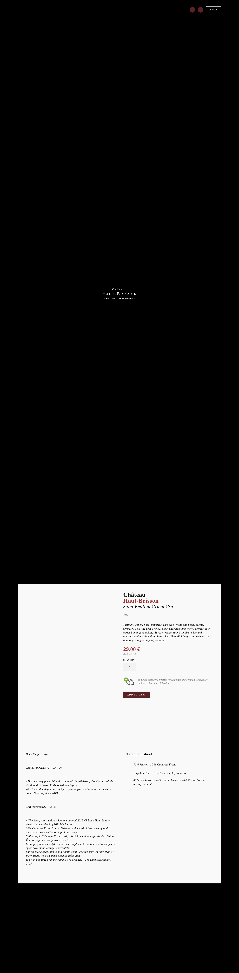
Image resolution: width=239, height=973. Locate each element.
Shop (213, 9)
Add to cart (136, 695)
